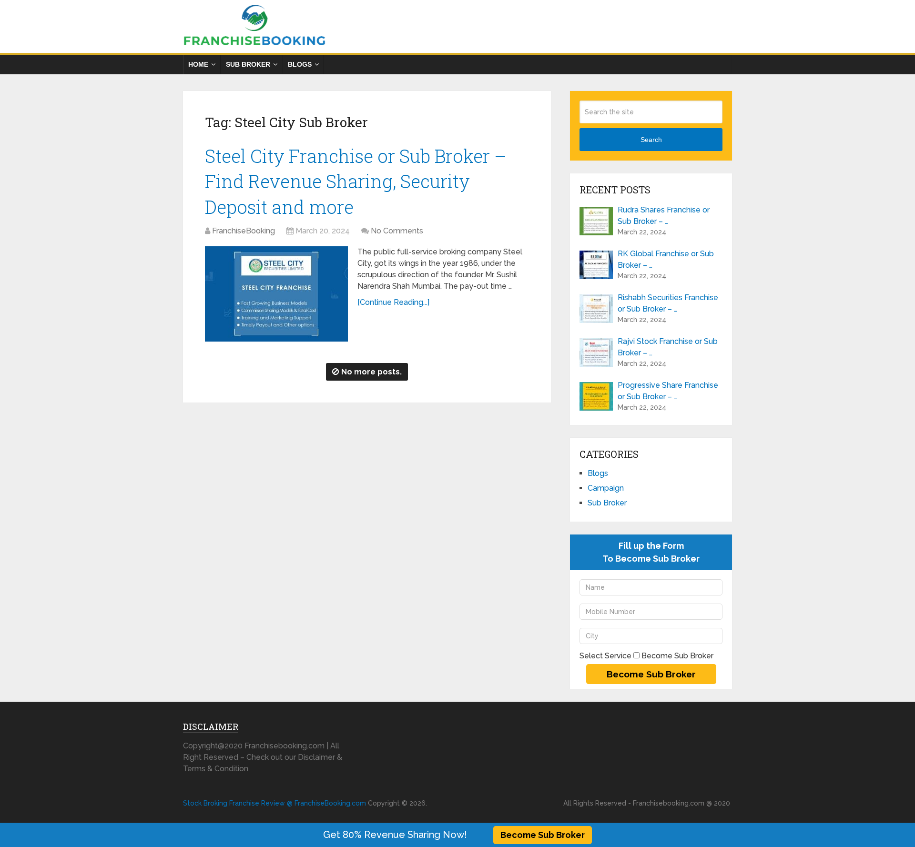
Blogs (300, 64)
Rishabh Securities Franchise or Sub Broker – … (668, 303)
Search (651, 139)
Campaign (606, 488)
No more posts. (371, 371)
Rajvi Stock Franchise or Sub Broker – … (668, 347)
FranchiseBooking (243, 230)
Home (198, 64)
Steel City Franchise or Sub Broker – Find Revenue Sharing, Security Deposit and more (356, 181)
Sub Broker (248, 64)
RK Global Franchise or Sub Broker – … (666, 259)
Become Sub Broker (542, 835)
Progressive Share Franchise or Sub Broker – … (668, 391)
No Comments (397, 230)
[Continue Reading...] (393, 302)
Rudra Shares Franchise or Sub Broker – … (664, 215)
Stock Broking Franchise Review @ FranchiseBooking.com (274, 803)
